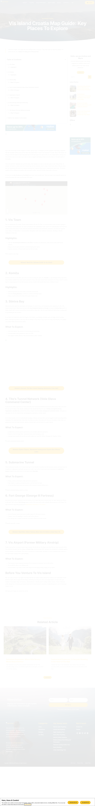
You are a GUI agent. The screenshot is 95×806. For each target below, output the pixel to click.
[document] (47, 403)
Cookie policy (27, 804)
